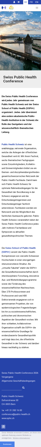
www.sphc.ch (8, 418)
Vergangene (7, 377)
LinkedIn (3, 426)
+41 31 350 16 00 (13, 410)
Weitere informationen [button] (21, 438)
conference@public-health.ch (16, 414)
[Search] (23, 387)
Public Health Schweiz (13, 144)
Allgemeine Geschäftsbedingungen (18, 381)
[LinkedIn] (18, 2)
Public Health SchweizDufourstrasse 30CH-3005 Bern (13, 400)
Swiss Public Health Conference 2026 (20, 373)
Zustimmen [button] (7, 444)
